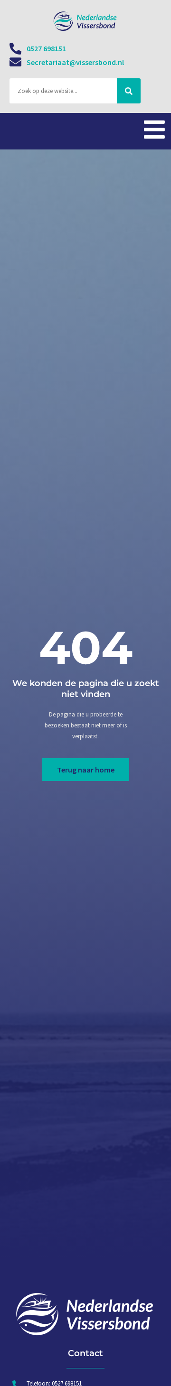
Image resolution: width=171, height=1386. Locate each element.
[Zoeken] (129, 90)
